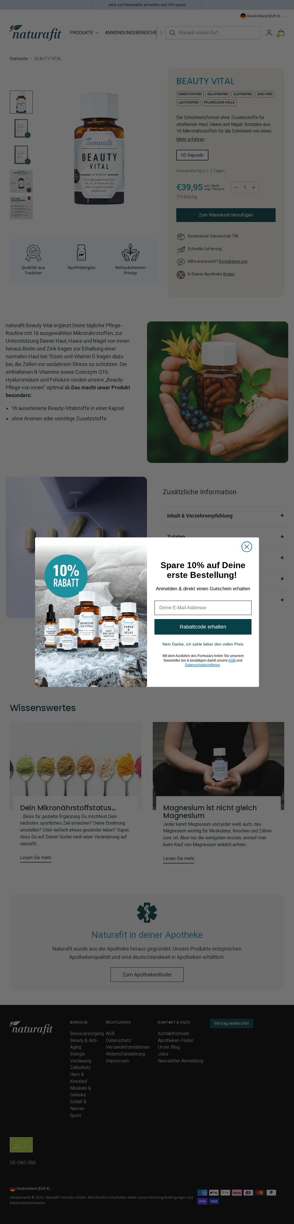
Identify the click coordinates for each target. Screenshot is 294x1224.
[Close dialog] (247, 547)
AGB (231, 660)
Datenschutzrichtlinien (202, 665)
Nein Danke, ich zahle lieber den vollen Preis (203, 644)
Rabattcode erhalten (203, 627)
